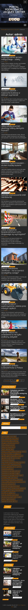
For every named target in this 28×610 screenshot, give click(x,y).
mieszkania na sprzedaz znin (9, 475)
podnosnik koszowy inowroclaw (10, 486)
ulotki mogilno (17, 497)
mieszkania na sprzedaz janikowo (11, 471)
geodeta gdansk (6, 456)
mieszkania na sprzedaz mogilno (10, 473)
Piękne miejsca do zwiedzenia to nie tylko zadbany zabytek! (11, 334)
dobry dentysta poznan (8, 445)
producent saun (6, 488)
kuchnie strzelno (6, 464)
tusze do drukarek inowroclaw (10, 495)
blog (16, 440)
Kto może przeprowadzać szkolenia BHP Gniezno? (17, 556)
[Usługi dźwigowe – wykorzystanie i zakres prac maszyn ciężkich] (14, 291)
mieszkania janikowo (7, 469)
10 (20, 380)
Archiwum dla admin (14, 29)
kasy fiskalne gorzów (7, 462)
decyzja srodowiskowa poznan (10, 443)
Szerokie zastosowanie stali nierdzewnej (13, 196)
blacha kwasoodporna (8, 440)
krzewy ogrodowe (20, 462)
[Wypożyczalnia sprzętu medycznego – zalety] (14, 45)
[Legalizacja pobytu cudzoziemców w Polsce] (14, 355)
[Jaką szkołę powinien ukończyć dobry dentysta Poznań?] (14, 114)
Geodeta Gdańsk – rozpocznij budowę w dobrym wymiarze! (10, 92)
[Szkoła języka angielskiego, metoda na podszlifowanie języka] (7, 533)
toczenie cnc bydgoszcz (8, 492)
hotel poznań (5, 460)
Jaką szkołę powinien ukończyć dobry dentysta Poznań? (12, 128)
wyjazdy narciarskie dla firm (9, 501)
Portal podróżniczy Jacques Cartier (14, 9)
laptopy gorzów (16, 464)
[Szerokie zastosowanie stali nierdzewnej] (14, 184)
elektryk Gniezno (21, 451)
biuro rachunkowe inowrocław (10, 438)
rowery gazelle (6, 490)
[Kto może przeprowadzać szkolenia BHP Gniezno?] (7, 555)
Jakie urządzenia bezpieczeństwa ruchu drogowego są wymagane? (13, 231)
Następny (14, 382)
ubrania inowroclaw (7, 497)
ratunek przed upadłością (18, 488)
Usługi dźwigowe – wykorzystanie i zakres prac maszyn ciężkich (13, 305)
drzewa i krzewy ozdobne (8, 451)
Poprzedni (7, 380)
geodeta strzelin (6, 458)
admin (5, 61)
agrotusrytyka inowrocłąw (9, 436)
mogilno (20, 475)
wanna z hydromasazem (8, 499)
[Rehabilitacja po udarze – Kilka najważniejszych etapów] (5, 416)
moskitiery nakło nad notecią (9, 477)
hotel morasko (16, 458)
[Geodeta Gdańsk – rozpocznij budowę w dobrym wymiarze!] (14, 80)
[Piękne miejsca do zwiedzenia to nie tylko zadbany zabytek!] (14, 324)
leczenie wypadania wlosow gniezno (11, 466)
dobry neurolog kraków (8, 447)
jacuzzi (12, 460)
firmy (3, 453)
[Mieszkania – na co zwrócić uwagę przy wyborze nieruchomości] (5, 401)
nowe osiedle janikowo (8, 482)
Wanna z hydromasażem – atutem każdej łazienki (13, 164)
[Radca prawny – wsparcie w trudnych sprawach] (5, 408)
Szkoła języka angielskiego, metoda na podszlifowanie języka (13, 534)
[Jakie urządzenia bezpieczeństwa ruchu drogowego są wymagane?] (14, 217)
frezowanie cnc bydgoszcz (13, 453)
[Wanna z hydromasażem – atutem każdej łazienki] (14, 151)
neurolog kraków (6, 479)
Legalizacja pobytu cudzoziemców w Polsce (12, 366)
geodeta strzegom (17, 456)
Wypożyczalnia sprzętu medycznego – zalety (11, 58)
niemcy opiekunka (17, 479)
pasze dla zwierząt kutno (8, 484)
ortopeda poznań (20, 482)
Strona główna (4, 29)
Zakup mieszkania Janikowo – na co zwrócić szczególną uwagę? (12, 270)
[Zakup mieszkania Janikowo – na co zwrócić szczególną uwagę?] (14, 256)
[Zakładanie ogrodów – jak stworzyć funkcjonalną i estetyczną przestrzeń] (5, 392)
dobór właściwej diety (7, 449)
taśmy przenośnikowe (17, 490)
